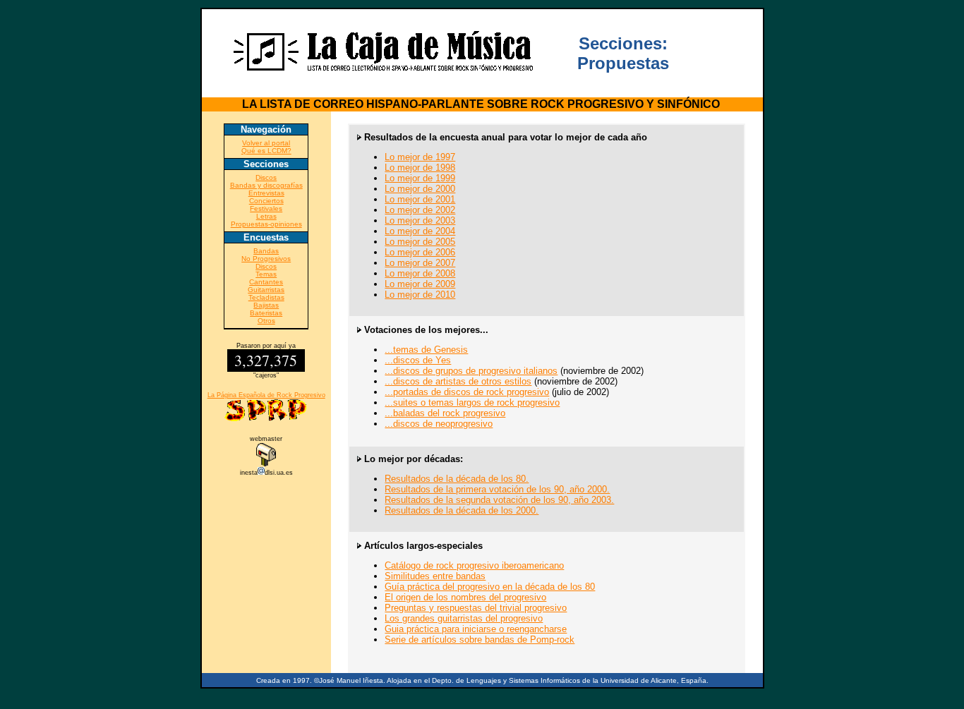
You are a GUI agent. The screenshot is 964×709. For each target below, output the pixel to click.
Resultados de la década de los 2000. (461, 510)
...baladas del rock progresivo (445, 413)
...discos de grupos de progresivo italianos (471, 370)
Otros (266, 321)
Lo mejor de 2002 (420, 210)
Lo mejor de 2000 (420, 188)
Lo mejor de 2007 (420, 262)
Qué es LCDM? (266, 150)
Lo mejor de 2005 (420, 241)
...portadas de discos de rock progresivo (467, 392)
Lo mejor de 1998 (420, 167)
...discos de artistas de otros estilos (458, 381)
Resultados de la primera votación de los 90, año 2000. (497, 489)
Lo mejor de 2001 (420, 199)
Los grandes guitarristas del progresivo (464, 618)
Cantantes (266, 282)
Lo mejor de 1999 (420, 178)
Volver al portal (266, 143)
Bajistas (266, 305)
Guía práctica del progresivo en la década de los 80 (490, 586)
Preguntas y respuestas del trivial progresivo (476, 607)
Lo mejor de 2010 (420, 294)
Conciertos (266, 201)
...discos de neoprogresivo (439, 423)
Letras (266, 216)
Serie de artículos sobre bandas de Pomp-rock (479, 639)
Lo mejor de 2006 (420, 252)
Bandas (266, 251)
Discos (266, 177)
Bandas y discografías (266, 185)
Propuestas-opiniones (266, 224)
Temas (266, 274)
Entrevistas (266, 193)
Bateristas (266, 313)
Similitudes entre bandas (435, 576)
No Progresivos (266, 258)
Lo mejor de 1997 (420, 157)
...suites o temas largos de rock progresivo (472, 402)
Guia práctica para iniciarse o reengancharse (476, 629)
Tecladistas (266, 297)
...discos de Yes (418, 360)
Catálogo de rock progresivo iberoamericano (474, 565)
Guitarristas (266, 289)
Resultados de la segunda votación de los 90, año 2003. (499, 500)
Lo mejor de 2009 (420, 284)
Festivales (266, 208)
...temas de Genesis (426, 349)
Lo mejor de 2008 (420, 273)
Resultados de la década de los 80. (457, 478)
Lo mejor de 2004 (420, 231)
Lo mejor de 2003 (420, 220)
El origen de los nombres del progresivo (465, 597)
